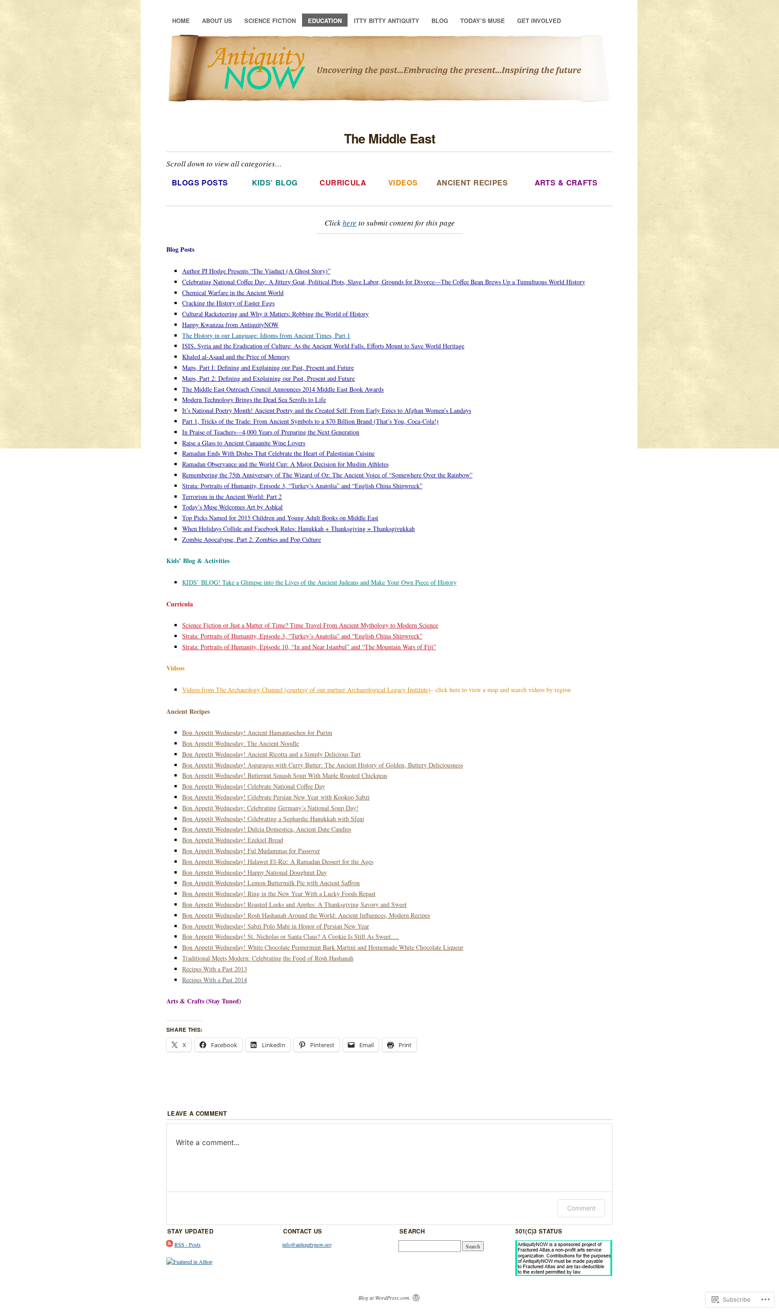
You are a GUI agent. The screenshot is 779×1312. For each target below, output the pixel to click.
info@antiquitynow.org (307, 1244)
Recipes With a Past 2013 (214, 969)
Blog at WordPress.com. (384, 1297)
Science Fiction (270, 20)
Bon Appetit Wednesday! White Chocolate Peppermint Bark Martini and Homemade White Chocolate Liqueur (322, 947)
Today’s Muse (482, 20)
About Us (217, 20)
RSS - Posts (187, 1244)
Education (325, 20)
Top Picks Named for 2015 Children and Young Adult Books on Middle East (280, 517)
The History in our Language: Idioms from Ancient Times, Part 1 (266, 335)
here (350, 222)
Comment (581, 1208)
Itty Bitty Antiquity (386, 20)
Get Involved (539, 20)
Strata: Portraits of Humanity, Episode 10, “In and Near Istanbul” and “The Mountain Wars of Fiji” (309, 646)
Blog (439, 20)
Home (181, 20)
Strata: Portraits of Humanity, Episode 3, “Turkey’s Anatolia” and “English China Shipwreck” (302, 636)
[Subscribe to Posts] (169, 1244)
